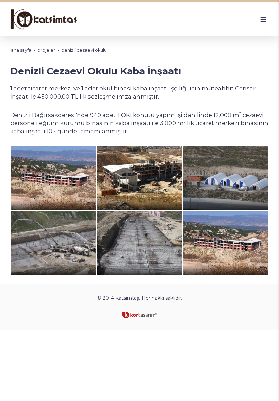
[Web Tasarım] (139, 315)
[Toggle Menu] (263, 19)
